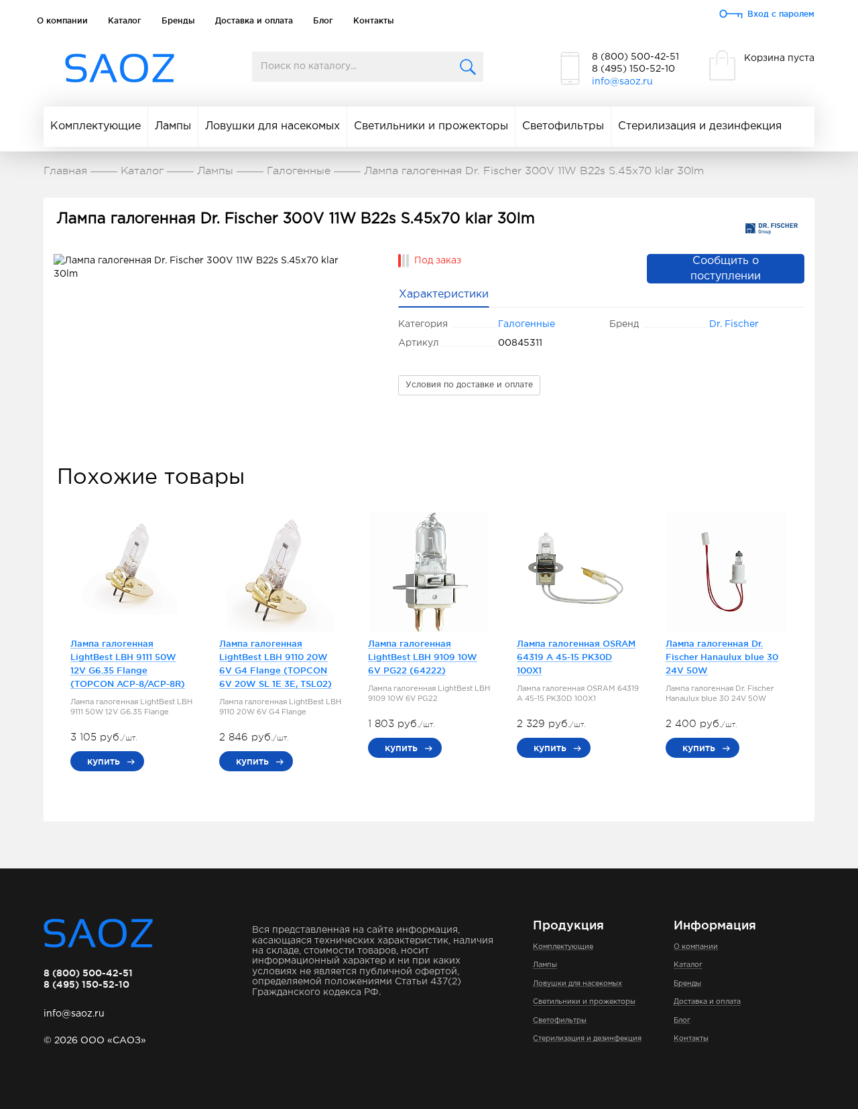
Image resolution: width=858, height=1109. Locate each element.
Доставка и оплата (254, 20)
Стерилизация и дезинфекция (700, 126)
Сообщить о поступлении (725, 268)
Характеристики (444, 294)
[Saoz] (119, 69)
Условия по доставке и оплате (469, 385)
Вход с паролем (780, 13)
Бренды (178, 20)
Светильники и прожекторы (431, 126)
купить (103, 761)
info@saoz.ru (622, 82)
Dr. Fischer (734, 324)
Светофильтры (563, 126)
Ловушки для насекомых (272, 126)
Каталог (124, 20)
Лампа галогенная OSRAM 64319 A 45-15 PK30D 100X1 (576, 657)
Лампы (173, 126)
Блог (323, 20)
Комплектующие (95, 126)
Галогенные (526, 324)
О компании (62, 20)
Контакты (373, 20)
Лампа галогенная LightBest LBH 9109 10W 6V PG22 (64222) (422, 657)
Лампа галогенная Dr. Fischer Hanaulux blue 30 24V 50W (722, 657)
